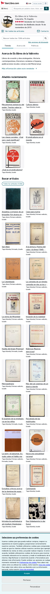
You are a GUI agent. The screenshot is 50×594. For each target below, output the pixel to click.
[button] (45, 38)
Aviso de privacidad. (27, 569)
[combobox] (28, 8)
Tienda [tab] (8, 45)
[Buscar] (46, 8)
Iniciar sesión (37, 3)
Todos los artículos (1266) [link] (12, 184)
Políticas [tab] (34, 45)
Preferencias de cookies (28, 562)
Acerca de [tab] (21, 45)
